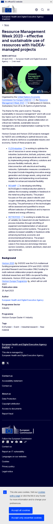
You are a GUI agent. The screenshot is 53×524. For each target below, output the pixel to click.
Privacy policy (8, 466)
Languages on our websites (14, 456)
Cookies (5, 461)
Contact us (7, 386)
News (6, 25)
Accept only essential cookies (26, 517)
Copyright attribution (11, 403)
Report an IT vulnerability (13, 451)
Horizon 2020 (8, 263)
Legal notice (7, 471)
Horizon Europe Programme (14, 281)
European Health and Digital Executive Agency (23, 300)
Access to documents (12, 408)
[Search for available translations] (16, 263)
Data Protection (9, 398)
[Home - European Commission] (9, 8)
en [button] (36, 9)
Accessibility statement (12, 381)
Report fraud (7, 413)
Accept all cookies (20, 510)
